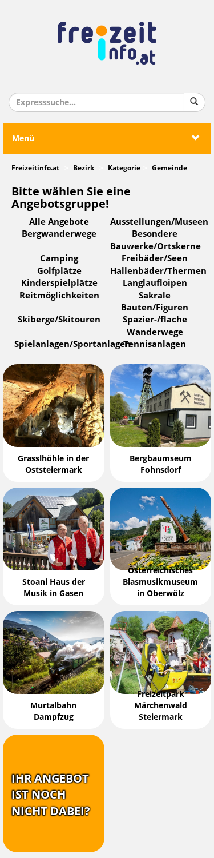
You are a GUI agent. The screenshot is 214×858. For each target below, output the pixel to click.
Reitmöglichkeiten (59, 295)
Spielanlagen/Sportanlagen (72, 344)
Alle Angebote (59, 222)
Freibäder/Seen (155, 258)
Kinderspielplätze (59, 283)
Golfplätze (59, 271)
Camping (59, 258)
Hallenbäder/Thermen (158, 271)
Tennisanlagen (154, 344)
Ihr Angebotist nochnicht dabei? (50, 795)
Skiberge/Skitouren (59, 319)
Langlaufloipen (155, 283)
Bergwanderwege (59, 234)
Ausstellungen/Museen (159, 222)
